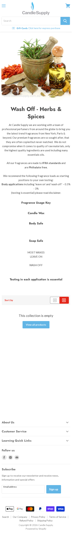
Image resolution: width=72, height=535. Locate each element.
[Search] (65, 21)
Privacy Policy (38, 517)
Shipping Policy (45, 520)
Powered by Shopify (36, 528)
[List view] (64, 300)
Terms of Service (57, 517)
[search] (31, 21)
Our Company (20, 517)
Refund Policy (26, 520)
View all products (36, 324)
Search (5, 517)
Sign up (53, 489)
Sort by (9, 300)
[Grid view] (54, 300)
